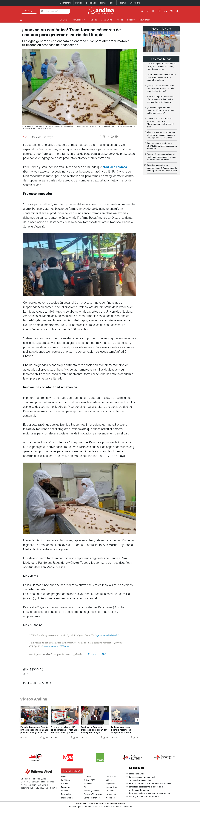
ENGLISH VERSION (72, 771)
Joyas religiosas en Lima (140, 780)
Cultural (87, 776)
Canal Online (106, 20)
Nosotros (110, 798)
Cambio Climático (92, 798)
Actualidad (79, 19)
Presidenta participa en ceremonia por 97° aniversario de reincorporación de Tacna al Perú (162, 168)
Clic (85, 787)
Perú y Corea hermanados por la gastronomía (149, 793)
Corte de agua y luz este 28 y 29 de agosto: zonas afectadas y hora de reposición (161, 66)
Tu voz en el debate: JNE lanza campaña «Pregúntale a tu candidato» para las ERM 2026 (64, 731)
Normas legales (107, 3)
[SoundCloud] (165, 11)
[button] (21, 720)
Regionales (66, 794)
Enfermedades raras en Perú (142, 777)
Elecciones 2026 (136, 774)
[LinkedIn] (147, 11)
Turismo (122, 3)
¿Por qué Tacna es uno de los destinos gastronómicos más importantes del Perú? (160, 88)
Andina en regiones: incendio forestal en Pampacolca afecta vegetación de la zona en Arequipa (123, 732)
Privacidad (120, 803)
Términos (110, 803)
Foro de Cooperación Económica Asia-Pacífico (150, 783)
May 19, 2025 (97, 654)
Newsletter (144, 20)
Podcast (131, 20)
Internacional (67, 798)
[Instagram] (159, 11)
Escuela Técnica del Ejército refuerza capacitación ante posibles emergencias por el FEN (34, 731)
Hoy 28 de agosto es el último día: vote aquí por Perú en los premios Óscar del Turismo (160, 99)
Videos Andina (33, 699)
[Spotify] (171, 11)
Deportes (88, 783)
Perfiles (78, 3)
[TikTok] (177, 11)
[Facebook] (136, 11)
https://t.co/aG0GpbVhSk (107, 635)
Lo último (64, 20)
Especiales (91, 3)
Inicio (63, 776)
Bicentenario (65, 3)
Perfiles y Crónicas (92, 791)
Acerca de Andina (96, 803)
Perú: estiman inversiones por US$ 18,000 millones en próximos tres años (162, 146)
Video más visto (161, 28)
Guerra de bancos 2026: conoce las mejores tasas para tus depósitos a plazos (161, 77)
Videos (120, 20)
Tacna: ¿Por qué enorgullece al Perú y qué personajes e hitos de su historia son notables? (161, 157)
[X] (142, 11)
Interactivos (111, 787)
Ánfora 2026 (89, 780)
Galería (93, 20)
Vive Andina (135, 3)
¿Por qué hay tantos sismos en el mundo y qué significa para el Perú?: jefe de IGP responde (161, 135)
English (29, 11)
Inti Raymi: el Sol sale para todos (144, 796)
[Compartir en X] (44, 737)
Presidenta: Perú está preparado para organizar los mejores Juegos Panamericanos (94, 731)
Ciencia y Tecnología (93, 794)
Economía (65, 787)
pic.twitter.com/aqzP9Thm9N (55, 646)
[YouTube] (153, 11)
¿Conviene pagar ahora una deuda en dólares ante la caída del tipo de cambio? (160, 110)
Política (64, 783)
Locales (64, 791)
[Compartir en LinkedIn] (47, 737)
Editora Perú (81, 803)
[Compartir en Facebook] (41, 737)
